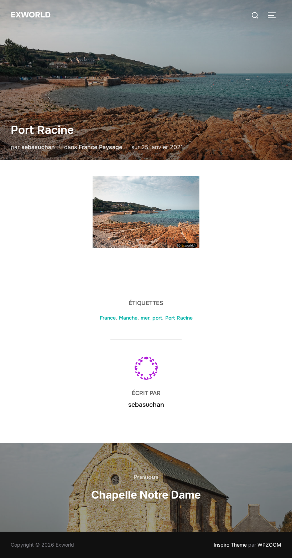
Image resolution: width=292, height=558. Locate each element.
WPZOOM (269, 545)
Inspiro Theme (230, 545)
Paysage (110, 147)
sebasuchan (38, 147)
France (88, 147)
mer (145, 318)
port (157, 318)
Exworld (31, 15)
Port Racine (179, 318)
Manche (128, 318)
